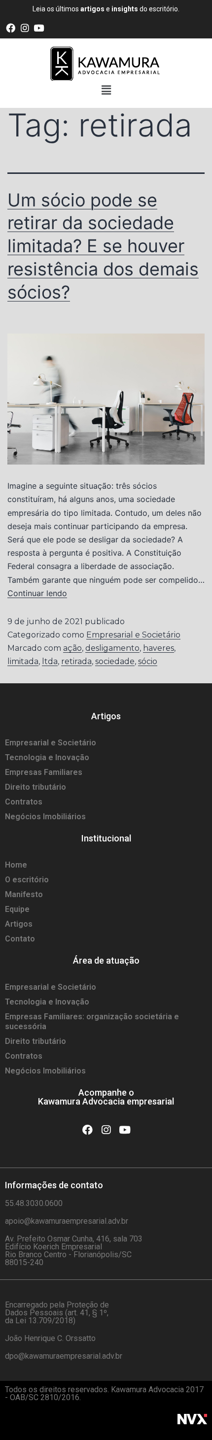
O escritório (27, 879)
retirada (76, 661)
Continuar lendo (37, 593)
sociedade (115, 661)
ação (72, 648)
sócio (147, 661)
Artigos (19, 924)
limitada (22, 661)
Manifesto (24, 894)
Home (16, 865)
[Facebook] (10, 27)
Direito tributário (35, 787)
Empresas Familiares (43, 772)
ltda (50, 661)
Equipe (17, 909)
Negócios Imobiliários (45, 816)
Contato (20, 938)
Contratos (23, 801)
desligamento (112, 648)
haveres (158, 648)
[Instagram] (25, 27)
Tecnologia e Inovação (47, 757)
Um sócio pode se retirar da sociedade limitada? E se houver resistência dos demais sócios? (103, 246)
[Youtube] (39, 27)
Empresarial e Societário (133, 634)
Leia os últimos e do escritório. (106, 9)
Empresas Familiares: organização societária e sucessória (92, 1021)
